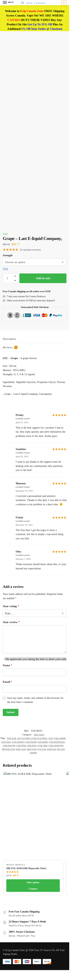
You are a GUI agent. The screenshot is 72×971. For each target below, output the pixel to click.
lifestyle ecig (8, 749)
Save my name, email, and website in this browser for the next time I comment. (35, 700)
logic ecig (21, 749)
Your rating (11, 606)
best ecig (11, 738)
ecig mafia (42, 741)
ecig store (32, 745)
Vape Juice (39, 734)
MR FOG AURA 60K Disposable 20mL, (26, 868)
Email (7, 681)
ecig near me (9, 745)
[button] (63, 2)
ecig (50, 738)
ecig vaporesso (56, 745)
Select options (33, 882)
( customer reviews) (30, 249)
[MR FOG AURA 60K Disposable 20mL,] (33, 816)
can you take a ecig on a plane (32, 738)
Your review (11, 622)
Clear (5, 268)
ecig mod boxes (57, 741)
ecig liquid (30, 741)
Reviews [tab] (9, 347)
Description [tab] (9, 338)
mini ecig (31, 749)
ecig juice (6, 741)
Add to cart (43, 278)
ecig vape (42, 745)
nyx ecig (41, 749)
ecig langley (18, 741)
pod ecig (51, 749)
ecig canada (60, 738)
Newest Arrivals (15, 865)
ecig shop (21, 745)
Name (7, 665)
